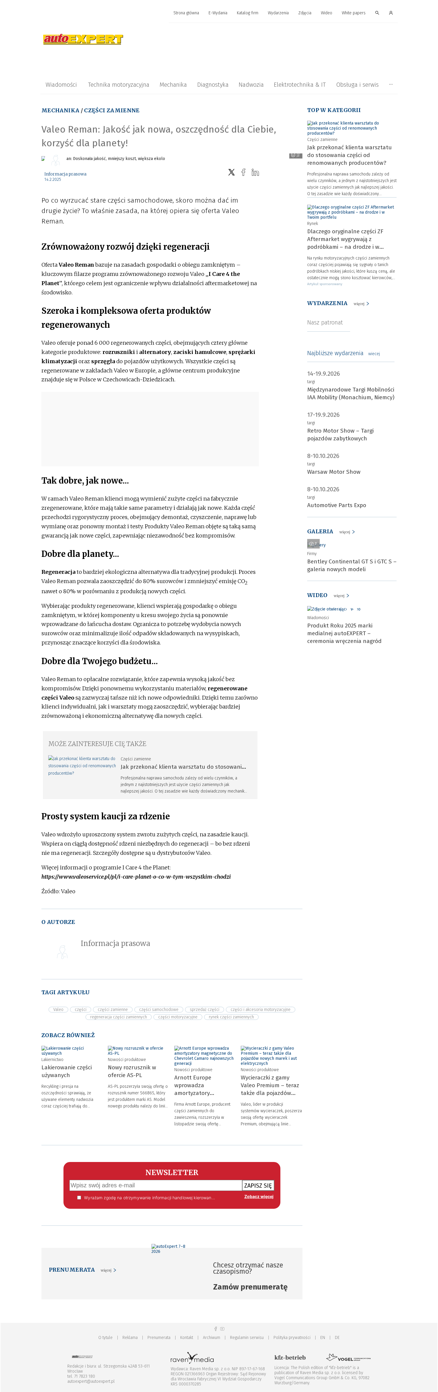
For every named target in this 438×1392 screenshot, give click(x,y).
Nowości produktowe (127, 1059)
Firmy (312, 553)
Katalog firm (247, 12)
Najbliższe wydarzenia (343, 353)
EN (322, 1337)
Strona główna (186, 12)
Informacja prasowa (65, 174)
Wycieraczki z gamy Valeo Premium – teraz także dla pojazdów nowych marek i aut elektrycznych (270, 1093)
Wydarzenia (278, 12)
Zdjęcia (304, 12)
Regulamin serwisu (247, 1337)
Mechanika (173, 84)
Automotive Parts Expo (336, 505)
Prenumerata (158, 1337)
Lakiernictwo (52, 1059)
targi (311, 381)
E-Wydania (218, 12)
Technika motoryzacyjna (118, 84)
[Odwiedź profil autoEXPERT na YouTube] (222, 1329)
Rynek (312, 223)
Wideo (326, 12)
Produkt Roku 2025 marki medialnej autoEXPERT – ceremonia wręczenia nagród (344, 633)
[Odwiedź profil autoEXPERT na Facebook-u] (216, 1329)
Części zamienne (111, 110)
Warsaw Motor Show (334, 471)
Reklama (130, 1337)
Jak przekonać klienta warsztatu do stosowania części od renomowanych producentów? (349, 155)
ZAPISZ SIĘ (258, 1185)
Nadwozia (251, 84)
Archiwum (211, 1337)
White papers (354, 12)
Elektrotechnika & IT (300, 84)
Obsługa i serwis (357, 84)
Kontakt (186, 1337)
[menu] (219, 13)
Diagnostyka (213, 84)
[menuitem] (186, 13)
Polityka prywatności (292, 1337)
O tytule (105, 1337)
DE (337, 1337)
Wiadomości (61, 84)
